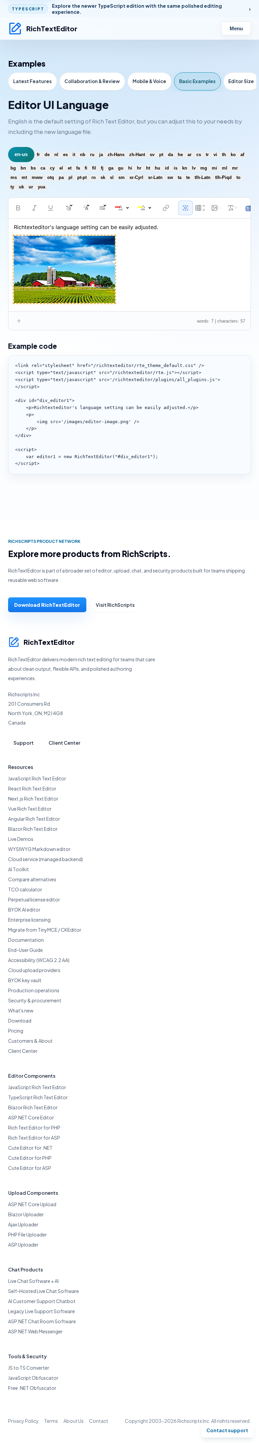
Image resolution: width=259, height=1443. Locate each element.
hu (157, 168)
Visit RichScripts (115, 605)
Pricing (15, 1031)
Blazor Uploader (26, 1214)
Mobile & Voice (149, 81)
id (167, 168)
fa (78, 168)
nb (82, 154)
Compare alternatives (32, 879)
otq (50, 177)
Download (19, 1021)
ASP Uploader (23, 1245)
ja (101, 154)
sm (121, 177)
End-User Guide (25, 950)
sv (152, 154)
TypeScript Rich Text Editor (38, 1097)
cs (198, 154)
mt (24, 177)
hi (130, 168)
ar (190, 154)
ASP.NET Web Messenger (35, 1331)
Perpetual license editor (34, 899)
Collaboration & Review (92, 81)
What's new (20, 1010)
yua (41, 186)
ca (42, 168)
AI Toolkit (18, 869)
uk (21, 186)
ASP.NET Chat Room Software (42, 1321)
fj (102, 168)
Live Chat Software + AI (33, 1281)
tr (207, 154)
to (238, 177)
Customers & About (30, 1041)
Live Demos (20, 839)
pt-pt (82, 177)
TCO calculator (25, 889)
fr (38, 154)
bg (13, 168)
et (69, 168)
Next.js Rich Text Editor (33, 799)
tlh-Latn (202, 177)
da (170, 154)
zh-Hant (137, 154)
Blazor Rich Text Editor (33, 829)
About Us (73, 1421)
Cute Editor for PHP (30, 1158)
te (188, 177)
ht (148, 168)
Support (23, 743)
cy (52, 168)
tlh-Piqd (223, 177)
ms (13, 177)
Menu (236, 28)
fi (86, 168)
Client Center (64, 743)
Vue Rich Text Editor (30, 809)
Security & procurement (34, 1000)
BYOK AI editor (24, 909)
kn (184, 168)
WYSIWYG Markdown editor (39, 849)
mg (203, 168)
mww (37, 177)
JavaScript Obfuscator (33, 1378)
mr (235, 168)
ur (31, 186)
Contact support (227, 1430)
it (74, 154)
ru (92, 154)
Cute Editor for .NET (30, 1148)
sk (102, 177)
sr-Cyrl (136, 177)
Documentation (26, 940)
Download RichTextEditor (47, 605)
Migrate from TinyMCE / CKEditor (44, 930)
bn (23, 168)
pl (70, 177)
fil (94, 168)
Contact (98, 1421)
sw (170, 177)
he (180, 154)
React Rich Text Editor (32, 788)
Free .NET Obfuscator (32, 1388)
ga (110, 168)
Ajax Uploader (23, 1224)
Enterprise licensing (29, 920)
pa (61, 177)
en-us (21, 154)
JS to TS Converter (28, 1368)
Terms (51, 1421)
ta (179, 177)
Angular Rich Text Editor (34, 819)
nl (56, 154)
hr (139, 168)
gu (120, 168)
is (175, 168)
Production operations (33, 990)
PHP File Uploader (27, 1234)
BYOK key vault (24, 980)
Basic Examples (197, 81)
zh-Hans (116, 154)
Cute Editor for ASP (29, 1168)
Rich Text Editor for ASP (34, 1138)
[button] (18, 207)
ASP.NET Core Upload (32, 1204)
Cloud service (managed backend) (45, 859)
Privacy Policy (23, 1421)
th (224, 154)
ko (233, 154)
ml (224, 168)
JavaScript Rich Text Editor (37, 778)
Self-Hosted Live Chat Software (43, 1291)
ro (93, 177)
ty (12, 186)
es (65, 154)
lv (194, 168)
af (242, 154)
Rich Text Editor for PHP (34, 1127)
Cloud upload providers (34, 970)
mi (214, 168)
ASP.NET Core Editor (31, 1117)
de (47, 154)
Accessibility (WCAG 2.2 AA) (38, 960)
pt (161, 154)
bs (33, 168)
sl (112, 177)
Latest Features (32, 81)
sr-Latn (155, 177)
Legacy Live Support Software (41, 1311)
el (61, 168)
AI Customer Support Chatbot (42, 1301)
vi (215, 154)
